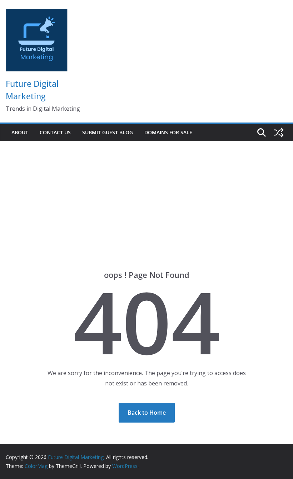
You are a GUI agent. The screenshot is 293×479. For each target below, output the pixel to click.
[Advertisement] (146, 195)
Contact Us (55, 132)
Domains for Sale (168, 132)
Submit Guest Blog (107, 132)
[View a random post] (278, 132)
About (19, 132)
